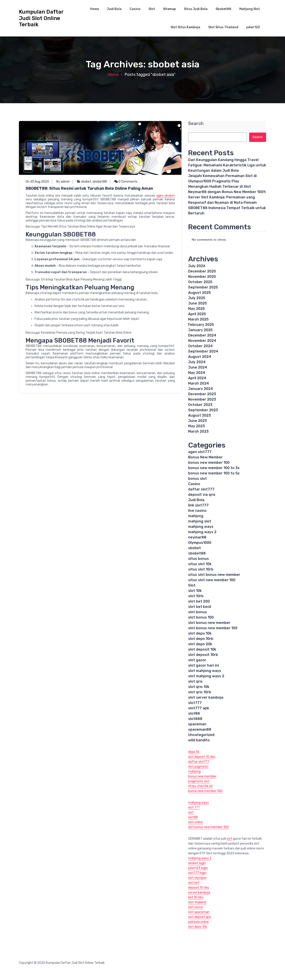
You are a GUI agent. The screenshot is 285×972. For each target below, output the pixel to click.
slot (191, 812)
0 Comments (127, 182)
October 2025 (200, 282)
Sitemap (169, 9)
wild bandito (199, 740)
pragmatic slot (199, 781)
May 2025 (196, 309)
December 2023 (202, 394)
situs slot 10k (200, 564)
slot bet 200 (199, 601)
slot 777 (194, 807)
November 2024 (202, 341)
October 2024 (200, 346)
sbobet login (197, 863)
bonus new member (202, 776)
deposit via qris (201, 494)
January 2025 (200, 330)
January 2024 (200, 389)
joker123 (253, 27)
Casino (135, 9)
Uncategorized (201, 735)
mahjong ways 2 (202, 532)
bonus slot (197, 478)
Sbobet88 (223, 9)
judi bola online (198, 922)
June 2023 (197, 421)
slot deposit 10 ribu (201, 757)
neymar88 (197, 537)
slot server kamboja (205, 697)
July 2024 (197, 362)
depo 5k (194, 752)
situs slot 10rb (200, 569)
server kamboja (199, 892)
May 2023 (196, 426)
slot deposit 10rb (203, 655)
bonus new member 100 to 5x (214, 473)
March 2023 (198, 431)
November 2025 (202, 276)
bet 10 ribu (195, 897)
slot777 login (197, 873)
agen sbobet (165, 196)
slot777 (195, 703)
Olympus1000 (199, 542)
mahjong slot (199, 521)
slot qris (195, 681)
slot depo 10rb (200, 639)
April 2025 (197, 314)
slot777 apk (198, 708)
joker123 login (198, 868)
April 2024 (197, 378)
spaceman (197, 724)
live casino (197, 510)
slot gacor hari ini (203, 665)
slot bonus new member (209, 623)
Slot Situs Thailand (223, 27)
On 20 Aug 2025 (37, 182)
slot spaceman (199, 912)
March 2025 (198, 319)
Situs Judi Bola (196, 9)
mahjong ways (200, 526)
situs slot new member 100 (211, 580)
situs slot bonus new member (214, 575)
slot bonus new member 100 (212, 628)
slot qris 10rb (199, 692)
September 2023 (203, 410)
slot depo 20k (200, 644)
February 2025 (201, 325)
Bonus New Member (205, 457)
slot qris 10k (198, 687)
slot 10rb (196, 596)
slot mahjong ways (204, 671)
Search (196, 123)
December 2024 (202, 335)
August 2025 (199, 292)
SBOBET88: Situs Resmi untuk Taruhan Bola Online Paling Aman (89, 188)
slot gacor (197, 660)
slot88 (194, 713)
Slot (152, 9)
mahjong (195, 516)
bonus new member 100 (209, 462)
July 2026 (197, 266)
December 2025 (202, 271)
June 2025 (197, 303)
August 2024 (199, 357)
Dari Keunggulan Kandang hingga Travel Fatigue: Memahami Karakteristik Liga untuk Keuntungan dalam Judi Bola (227, 165)
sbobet (86, 182)
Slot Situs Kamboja (185, 27)
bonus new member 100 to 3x (214, 468)
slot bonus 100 (201, 617)
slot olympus (197, 878)
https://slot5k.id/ (200, 786)
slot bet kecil (199, 607)
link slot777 (198, 505)
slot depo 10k (200, 633)
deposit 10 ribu (198, 887)
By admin (63, 182)
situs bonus (198, 559)
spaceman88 (199, 729)
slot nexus (195, 907)
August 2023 (199, 415)
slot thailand (197, 902)
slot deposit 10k (202, 649)
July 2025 (196, 298)
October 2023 (200, 405)
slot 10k (195, 591)
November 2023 (202, 399)
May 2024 (196, 373)
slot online (195, 822)
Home (94, 9)
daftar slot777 (201, 489)
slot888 (195, 719)
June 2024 (197, 367)
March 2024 (198, 383)
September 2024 (203, 351)
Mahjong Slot (249, 9)
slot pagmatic (198, 766)
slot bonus (197, 612)
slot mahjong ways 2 (206, 676)
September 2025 (203, 287)
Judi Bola (114, 9)
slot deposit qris (199, 917)
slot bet (194, 883)
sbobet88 (100, 182)
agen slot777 (200, 452)
